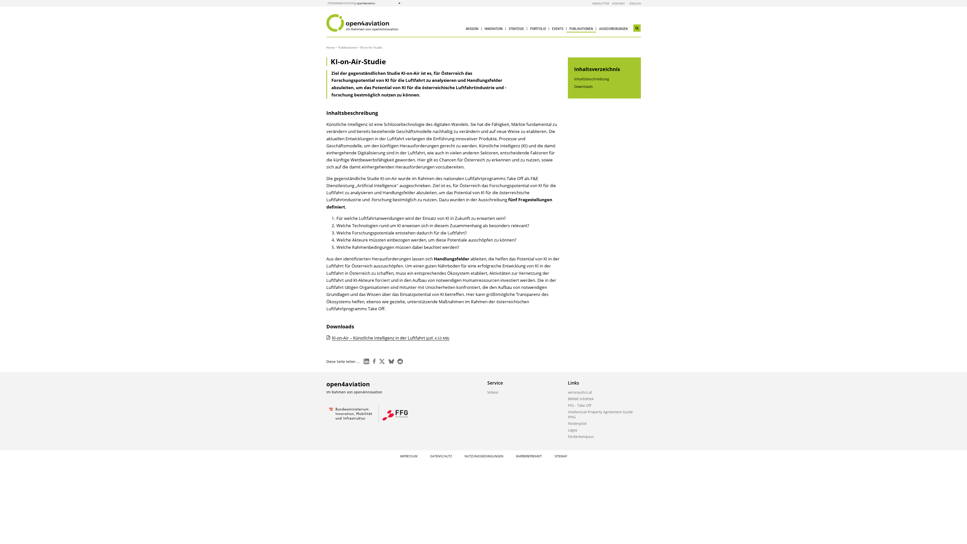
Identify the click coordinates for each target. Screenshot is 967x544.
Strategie (516, 29)
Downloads (583, 86)
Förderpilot (577, 423)
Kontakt (618, 3)
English (635, 3)
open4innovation (341, 3)
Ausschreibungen (613, 29)
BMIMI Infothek (581, 398)
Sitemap (561, 456)
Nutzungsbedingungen (484, 456)
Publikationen (581, 29)
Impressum (409, 456)
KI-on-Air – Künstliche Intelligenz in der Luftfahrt (390, 338)
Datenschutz (441, 456)
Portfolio (538, 29)
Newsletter (600, 3)
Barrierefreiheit (529, 456)
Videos (492, 392)
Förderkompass (581, 436)
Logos (572, 430)
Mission (472, 29)
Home (330, 47)
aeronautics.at (580, 392)
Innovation (494, 29)
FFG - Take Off (579, 405)
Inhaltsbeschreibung (591, 79)
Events (557, 29)
